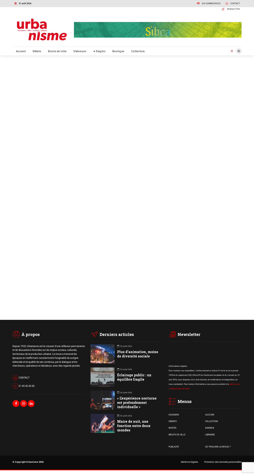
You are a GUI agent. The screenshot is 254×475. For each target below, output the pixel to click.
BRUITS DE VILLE (177, 434)
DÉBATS (173, 421)
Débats (37, 51)
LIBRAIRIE (210, 434)
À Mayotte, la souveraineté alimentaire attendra (178, 271)
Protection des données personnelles (223, 462)
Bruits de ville (57, 51)
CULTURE (209, 414)
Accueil (21, 51)
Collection (138, 51)
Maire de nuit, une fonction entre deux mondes (133, 425)
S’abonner (79, 51)
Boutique (118, 51)
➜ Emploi (99, 51)
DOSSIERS (174, 414)
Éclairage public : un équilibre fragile (134, 377)
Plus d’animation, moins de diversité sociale (137, 354)
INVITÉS (172, 428)
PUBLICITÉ (174, 446)
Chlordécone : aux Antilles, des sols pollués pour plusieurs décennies (188, 86)
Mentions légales (189, 462)
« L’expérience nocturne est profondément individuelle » (137, 402)
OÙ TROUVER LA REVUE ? (218, 446)
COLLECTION (211, 421)
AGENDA (209, 428)
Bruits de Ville (154, 75)
